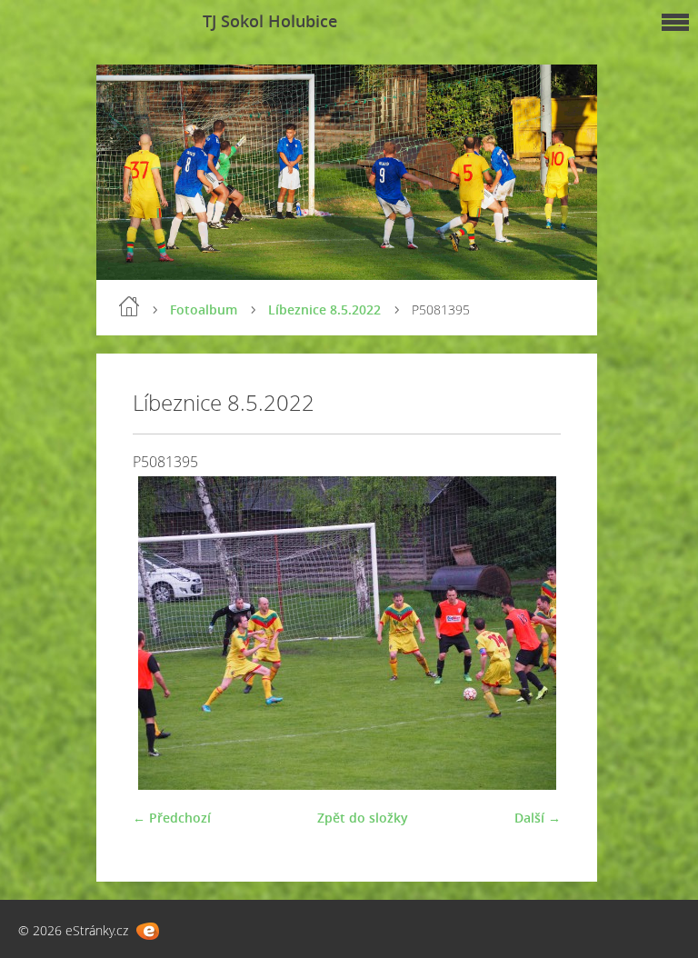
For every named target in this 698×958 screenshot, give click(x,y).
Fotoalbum (203, 309)
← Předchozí (172, 817)
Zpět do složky (362, 817)
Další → (537, 817)
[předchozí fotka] (162, 633)
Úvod (129, 306)
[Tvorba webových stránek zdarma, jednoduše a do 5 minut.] (147, 931)
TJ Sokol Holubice (270, 21)
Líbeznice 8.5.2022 (324, 309)
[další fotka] (531, 633)
